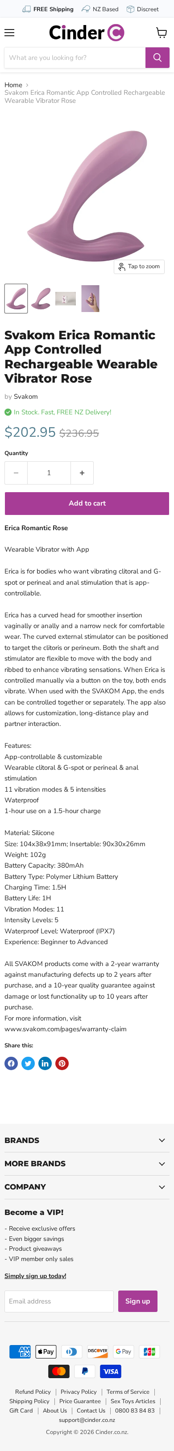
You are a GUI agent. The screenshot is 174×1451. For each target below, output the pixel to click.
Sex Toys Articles (133, 1401)
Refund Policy (33, 1392)
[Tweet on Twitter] (28, 1063)
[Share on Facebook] (11, 1063)
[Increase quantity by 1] (82, 473)
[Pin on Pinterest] (62, 1063)
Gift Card (21, 1411)
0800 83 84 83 (135, 1411)
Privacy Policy (79, 1392)
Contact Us (91, 1411)
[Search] (157, 57)
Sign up (137, 1301)
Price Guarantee (80, 1401)
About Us (55, 1411)
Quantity (16, 453)
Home (13, 85)
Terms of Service (128, 1392)
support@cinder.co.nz (87, 1420)
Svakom (26, 396)
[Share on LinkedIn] (45, 1063)
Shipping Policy (29, 1401)
